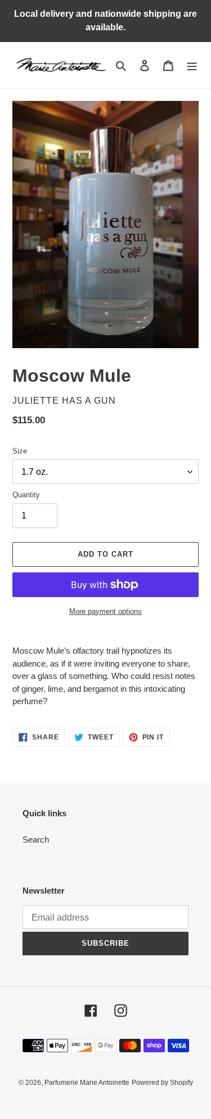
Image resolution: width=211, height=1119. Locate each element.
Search (36, 839)
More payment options (105, 611)
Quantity (26, 495)
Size (19, 451)
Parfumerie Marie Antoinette (86, 1082)
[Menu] (192, 65)
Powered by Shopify (162, 1082)
